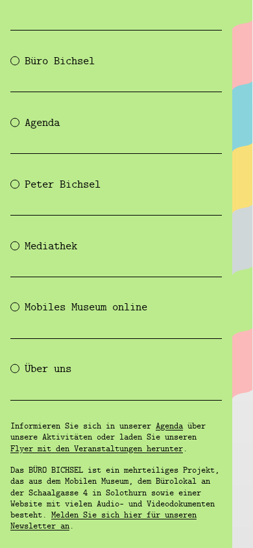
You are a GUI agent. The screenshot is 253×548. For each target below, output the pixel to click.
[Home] (242, 15)
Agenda (169, 426)
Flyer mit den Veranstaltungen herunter (96, 449)
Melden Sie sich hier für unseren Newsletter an (103, 521)
